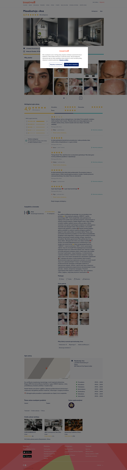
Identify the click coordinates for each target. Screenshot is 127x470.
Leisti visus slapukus (71, 64)
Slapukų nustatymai (56, 64)
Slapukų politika (63, 60)
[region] (64, 57)
